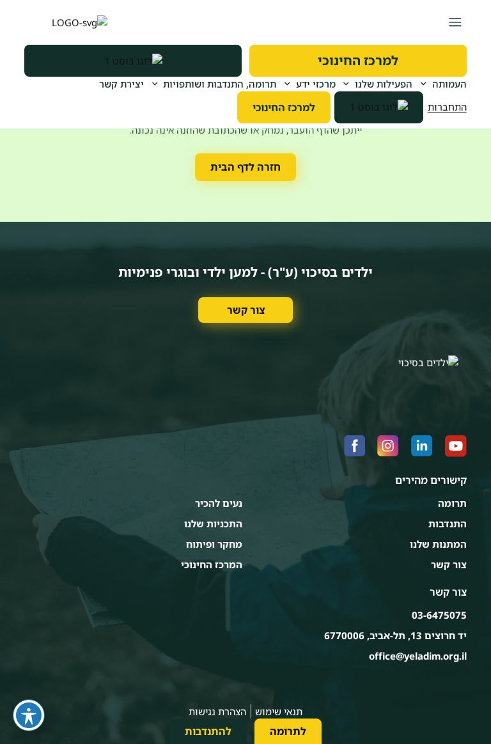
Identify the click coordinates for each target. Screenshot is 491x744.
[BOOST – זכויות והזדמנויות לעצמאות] (133, 61)
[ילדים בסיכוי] (65, 22)
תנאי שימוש (278, 711)
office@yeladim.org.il (418, 655)
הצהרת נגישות (217, 711)
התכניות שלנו (213, 523)
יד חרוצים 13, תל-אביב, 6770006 (395, 635)
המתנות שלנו (438, 544)
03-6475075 (439, 614)
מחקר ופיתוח (214, 544)
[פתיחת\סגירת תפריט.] (455, 22)
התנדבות (447, 523)
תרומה (452, 503)
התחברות (447, 106)
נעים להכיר (218, 503)
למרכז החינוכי (358, 60)
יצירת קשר (121, 83)
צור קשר (246, 310)
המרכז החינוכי (211, 564)
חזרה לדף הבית (245, 167)
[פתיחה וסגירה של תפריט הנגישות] (28, 715)
